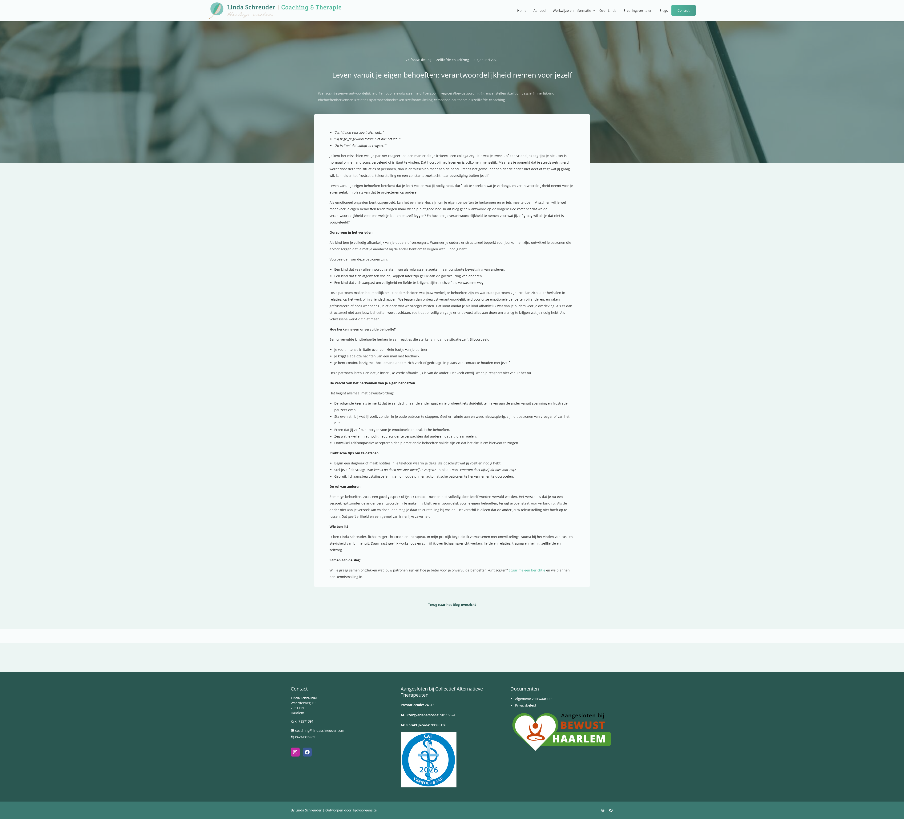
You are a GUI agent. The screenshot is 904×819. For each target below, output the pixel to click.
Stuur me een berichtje (527, 570)
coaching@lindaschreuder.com (319, 730)
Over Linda (608, 10)
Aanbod (539, 10)
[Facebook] (307, 752)
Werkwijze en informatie (572, 10)
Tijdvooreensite (364, 810)
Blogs (663, 10)
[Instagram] (295, 752)
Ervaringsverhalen (638, 10)
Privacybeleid (525, 705)
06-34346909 (305, 737)
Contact (684, 10)
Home (521, 10)
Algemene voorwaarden (534, 698)
